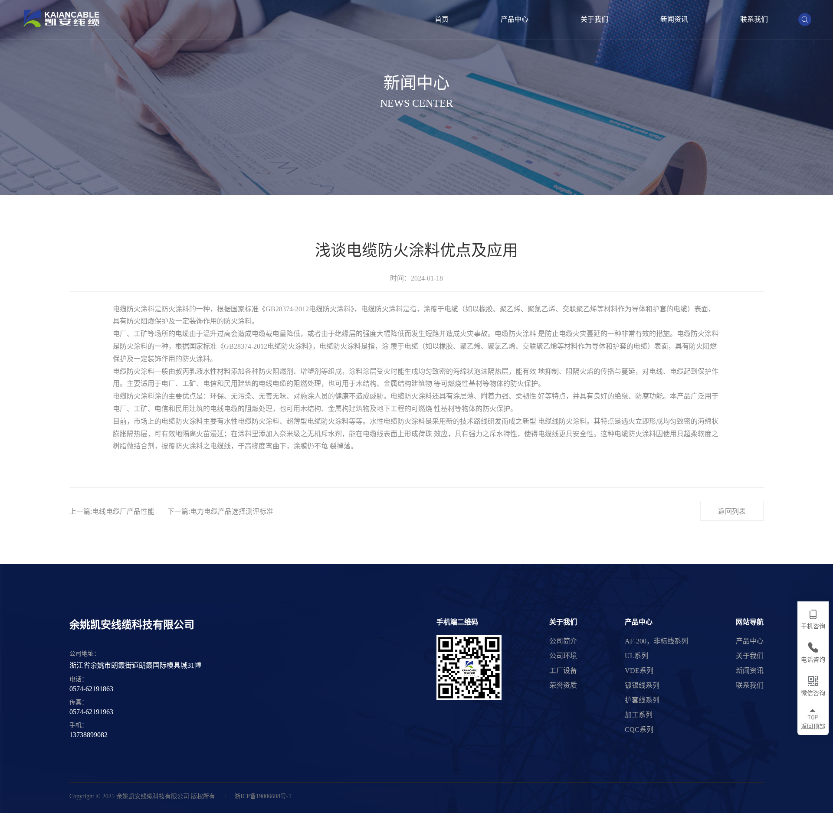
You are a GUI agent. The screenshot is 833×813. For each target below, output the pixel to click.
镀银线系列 (642, 685)
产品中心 (514, 19)
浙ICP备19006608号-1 (263, 796)
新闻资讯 (674, 19)
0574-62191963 (91, 711)
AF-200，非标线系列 (656, 641)
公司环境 (563, 656)
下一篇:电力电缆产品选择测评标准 (220, 511)
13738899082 (88, 734)
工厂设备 (563, 670)
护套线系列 (642, 700)
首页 (442, 19)
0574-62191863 (91, 688)
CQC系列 (639, 729)
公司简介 (563, 641)
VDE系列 (639, 670)
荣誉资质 (563, 685)
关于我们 (594, 19)
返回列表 (732, 511)
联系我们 (754, 19)
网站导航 (750, 622)
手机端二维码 (457, 622)
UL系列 (636, 656)
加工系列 (639, 714)
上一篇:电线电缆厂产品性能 (111, 511)
